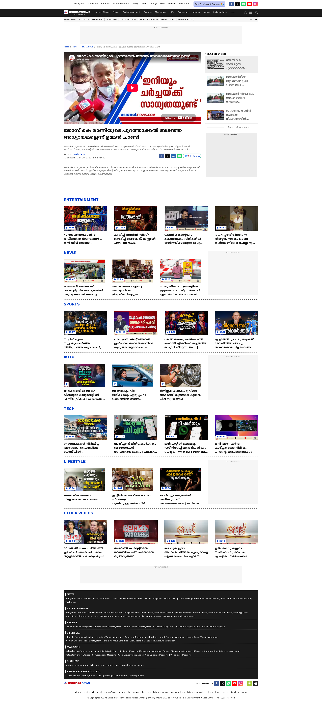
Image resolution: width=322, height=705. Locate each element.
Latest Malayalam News (124, 598)
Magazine (160, 12)
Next (255, 19)
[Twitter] (237, 4)
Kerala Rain (97, 19)
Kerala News (170, 598)
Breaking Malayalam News (97, 598)
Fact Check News (126, 665)
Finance (140, 665)
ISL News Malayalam (163, 627)
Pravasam (183, 12)
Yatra (207, 12)
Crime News (184, 598)
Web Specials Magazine (157, 655)
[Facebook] (231, 4)
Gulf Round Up (119, 675)
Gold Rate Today (186, 19)
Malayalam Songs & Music (113, 616)
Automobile (220, 12)
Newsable (93, 3)
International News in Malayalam (208, 598)
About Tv (96, 692)
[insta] (255, 4)
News (116, 12)
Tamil (145, 3)
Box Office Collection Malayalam (81, 616)
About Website (82, 692)
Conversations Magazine (104, 655)
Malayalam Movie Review (160, 612)
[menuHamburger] (251, 12)
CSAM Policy (139, 692)
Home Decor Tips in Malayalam (202, 637)
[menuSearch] (256, 12)
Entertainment (131, 12)
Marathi (172, 3)
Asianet (77, 683)
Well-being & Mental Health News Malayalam (152, 641)
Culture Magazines (229, 651)
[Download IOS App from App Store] (255, 683)
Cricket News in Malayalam (107, 627)
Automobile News (91, 665)
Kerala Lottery (168, 19)
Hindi (163, 3)
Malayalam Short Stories (77, 655)
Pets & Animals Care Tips (115, 641)
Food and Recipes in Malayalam (141, 637)
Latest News (102, 12)
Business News (73, 665)
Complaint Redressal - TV (194, 692)
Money (196, 12)
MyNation (184, 3)
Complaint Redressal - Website (163, 692)
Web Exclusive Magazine (130, 655)
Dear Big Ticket (136, 675)
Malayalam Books (160, 651)
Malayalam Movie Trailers (187, 612)
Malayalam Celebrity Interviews (179, 616)
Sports (148, 12)
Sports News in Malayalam (78, 627)
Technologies (109, 665)
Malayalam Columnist (181, 651)
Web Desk (79, 154)
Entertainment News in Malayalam (105, 612)
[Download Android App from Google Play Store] (249, 683)
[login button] (246, 12)
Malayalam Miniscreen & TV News (144, 616)
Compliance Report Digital (222, 692)
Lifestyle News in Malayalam (79, 637)
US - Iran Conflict (128, 19)
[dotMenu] (233, 12)
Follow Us (195, 156)
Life (172, 12)
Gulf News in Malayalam (239, 598)
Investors (242, 692)
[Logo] (78, 12)
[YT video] (249, 4)
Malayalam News (73, 598)
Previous (250, 19)
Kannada (105, 3)
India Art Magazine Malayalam (135, 651)
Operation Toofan (149, 19)
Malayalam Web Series (213, 612)
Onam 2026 (111, 19)
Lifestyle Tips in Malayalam (109, 637)
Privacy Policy (124, 692)
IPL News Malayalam (185, 627)
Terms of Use (109, 692)
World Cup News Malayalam (211, 627)
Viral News (70, 602)
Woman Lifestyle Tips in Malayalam (83, 641)
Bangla (153, 3)
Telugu (135, 3)
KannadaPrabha (121, 3)
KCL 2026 (84, 19)
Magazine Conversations (206, 651)
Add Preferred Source (207, 4)
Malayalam (79, 3)
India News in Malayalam (150, 598)
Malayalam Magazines (76, 651)
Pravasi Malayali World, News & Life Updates (88, 675)
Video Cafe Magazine (181, 655)
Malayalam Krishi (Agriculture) (103, 651)
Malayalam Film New (75, 612)
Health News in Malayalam (172, 637)
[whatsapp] (243, 4)
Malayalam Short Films (135, 612)
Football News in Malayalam (137, 627)
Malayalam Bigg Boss (237, 612)
